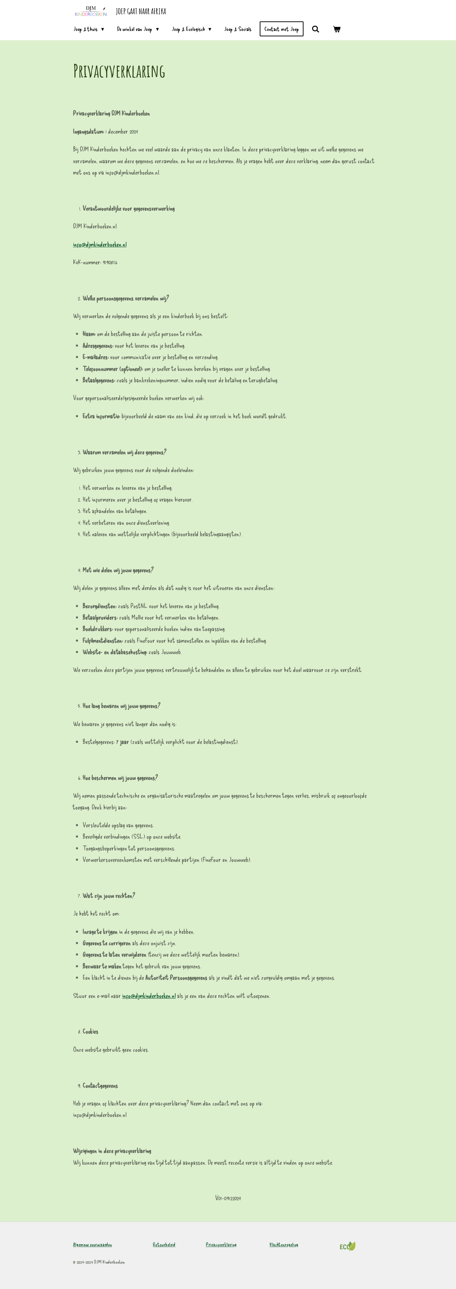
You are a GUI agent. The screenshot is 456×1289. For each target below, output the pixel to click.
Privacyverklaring (221, 1244)
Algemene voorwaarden (92, 1244)
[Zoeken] (315, 28)
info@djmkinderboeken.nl (99, 244)
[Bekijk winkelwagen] (336, 28)
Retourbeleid (164, 1244)
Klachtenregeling (284, 1244)
